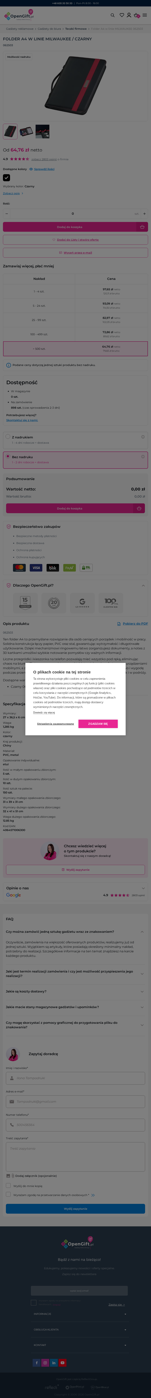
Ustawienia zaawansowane (55, 723)
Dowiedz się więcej (44, 712)
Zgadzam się (98, 723)
